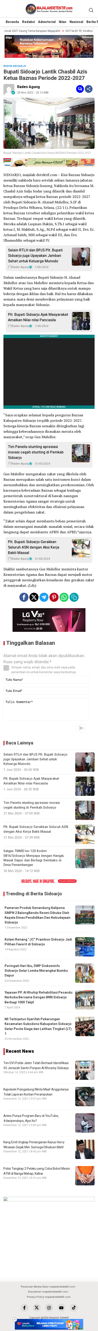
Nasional (76, 22)
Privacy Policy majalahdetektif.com (48, 1297)
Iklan (62, 22)
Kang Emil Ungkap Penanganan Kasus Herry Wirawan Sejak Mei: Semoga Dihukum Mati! (33, 1145)
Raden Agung (28, 87)
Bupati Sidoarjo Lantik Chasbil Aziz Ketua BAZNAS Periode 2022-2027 (47, 152)
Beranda (12, 22)
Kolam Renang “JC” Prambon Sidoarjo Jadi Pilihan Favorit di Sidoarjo (38, 942)
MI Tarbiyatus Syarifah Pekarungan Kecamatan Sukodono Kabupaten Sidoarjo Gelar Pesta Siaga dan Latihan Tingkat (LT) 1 (38, 1026)
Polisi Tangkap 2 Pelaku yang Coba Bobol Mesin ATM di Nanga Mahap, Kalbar (36, 1171)
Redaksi (28, 22)
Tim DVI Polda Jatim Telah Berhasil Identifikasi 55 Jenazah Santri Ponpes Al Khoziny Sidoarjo (36, 1065)
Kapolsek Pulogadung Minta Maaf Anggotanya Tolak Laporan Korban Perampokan (36, 1092)
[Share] (89, 89)
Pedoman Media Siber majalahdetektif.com (48, 1286)
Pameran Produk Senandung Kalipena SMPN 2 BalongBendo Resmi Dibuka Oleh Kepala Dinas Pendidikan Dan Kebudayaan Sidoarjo (37, 915)
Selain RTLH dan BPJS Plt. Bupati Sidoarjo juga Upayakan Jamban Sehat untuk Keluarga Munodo (35, 256)
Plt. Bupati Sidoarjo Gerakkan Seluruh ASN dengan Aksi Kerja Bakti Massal (33, 547)
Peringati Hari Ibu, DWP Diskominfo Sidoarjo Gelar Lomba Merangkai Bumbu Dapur (36, 971)
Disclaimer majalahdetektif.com (48, 1291)
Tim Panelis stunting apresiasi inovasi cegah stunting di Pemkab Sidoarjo (36, 452)
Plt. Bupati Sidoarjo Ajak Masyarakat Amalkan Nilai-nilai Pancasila (38, 317)
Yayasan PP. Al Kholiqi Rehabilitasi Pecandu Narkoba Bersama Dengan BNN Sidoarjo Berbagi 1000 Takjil (38, 997)
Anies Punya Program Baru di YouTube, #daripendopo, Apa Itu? (31, 1118)
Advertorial (47, 22)
